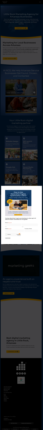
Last (22, 226)
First (6, 226)
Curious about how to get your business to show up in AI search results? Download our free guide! (20, 219)
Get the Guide (8, 238)
